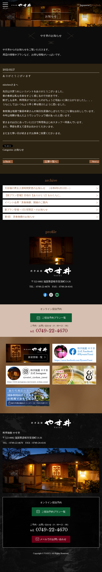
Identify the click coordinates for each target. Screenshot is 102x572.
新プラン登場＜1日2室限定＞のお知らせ (26, 209)
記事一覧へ (51, 161)
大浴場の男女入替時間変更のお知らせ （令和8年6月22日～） (38, 188)
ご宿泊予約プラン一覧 (54, 317)
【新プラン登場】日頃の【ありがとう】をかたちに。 (33, 195)
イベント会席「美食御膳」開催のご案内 (26, 202)
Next (94, 161)
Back (7, 161)
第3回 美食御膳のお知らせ (20, 216)
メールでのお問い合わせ (53, 539)
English (96, 5)
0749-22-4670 (43, 286)
